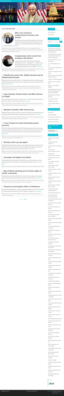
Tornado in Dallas (40, 166)
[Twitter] (51, 1)
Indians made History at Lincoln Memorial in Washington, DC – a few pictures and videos (54, 91)
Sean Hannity (24, 105)
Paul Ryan (25, 152)
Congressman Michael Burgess (8, 49)
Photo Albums (51, 34)
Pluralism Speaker (6, 51)
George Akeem (10, 195)
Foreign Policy (49, 24)
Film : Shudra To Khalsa (53, 98)
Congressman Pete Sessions (21, 49)
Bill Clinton (4, 152)
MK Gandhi (14, 118)
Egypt (35, 103)
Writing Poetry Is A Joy (53, 101)
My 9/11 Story (51, 112)
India (3, 118)
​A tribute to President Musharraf (55, 79)
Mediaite (10, 105)
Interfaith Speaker (31, 49)
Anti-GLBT (40, 180)
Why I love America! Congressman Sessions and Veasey (27, 35)
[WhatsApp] (60, 1)
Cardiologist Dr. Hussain (33, 86)
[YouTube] (56, 1)
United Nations (28, 182)
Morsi (13, 105)
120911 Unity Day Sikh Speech (54, 192)
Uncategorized (14, 48)
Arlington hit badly (32, 166)
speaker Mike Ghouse (30, 70)
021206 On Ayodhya (52, 360)
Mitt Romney (20, 152)
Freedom (30, 117)
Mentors (30, 24)
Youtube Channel (51, 32)
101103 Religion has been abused (54, 318)
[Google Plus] (54, 1)
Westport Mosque (12, 89)
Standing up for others (20, 182)
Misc (56, 24)
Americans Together (32, 151)
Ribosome (50, 391)
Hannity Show (5, 105)
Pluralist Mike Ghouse (14, 51)
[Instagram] (58, 1)
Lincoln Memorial (12, 70)
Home (7, 24)
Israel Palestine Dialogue (33, 136)
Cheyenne (4, 195)
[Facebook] (52, 1)
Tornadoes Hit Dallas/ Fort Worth (17, 157)
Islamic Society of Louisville (17, 88)
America (18, 24)
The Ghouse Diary (7, 48)
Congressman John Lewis (33, 69)
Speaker (11, 24)
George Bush (14, 152)
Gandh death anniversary (38, 117)
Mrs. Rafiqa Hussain (35, 88)
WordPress (59, 392)
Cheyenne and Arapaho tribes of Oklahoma (22, 187)
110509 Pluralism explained (53, 281)
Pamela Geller (18, 105)
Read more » (16, 45)
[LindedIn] (55, 1)
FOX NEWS (39, 103)
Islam (42, 24)
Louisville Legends (27, 88)
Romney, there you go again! (16, 142)
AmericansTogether (32, 193)
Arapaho (39, 193)
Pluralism (24, 24)
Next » (25, 199)
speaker (37, 152)
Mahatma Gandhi (8, 118)
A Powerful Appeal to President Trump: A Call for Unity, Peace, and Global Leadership (54, 56)
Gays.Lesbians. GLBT (10, 182)
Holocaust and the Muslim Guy (54, 117)
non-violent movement (22, 118)
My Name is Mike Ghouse (53, 119)
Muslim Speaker (39, 49)
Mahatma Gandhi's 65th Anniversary (19, 110)
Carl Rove (9, 152)
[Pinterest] (59, 1)
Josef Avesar (15, 137)
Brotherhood (31, 103)
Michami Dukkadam (52, 114)
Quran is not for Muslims (53, 121)
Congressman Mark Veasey (34, 48)
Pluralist (33, 152)
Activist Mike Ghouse (23, 48)
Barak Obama (40, 151)
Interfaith (37, 24)
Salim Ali (20, 137)
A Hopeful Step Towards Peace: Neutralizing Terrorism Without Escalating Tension (55, 50)
